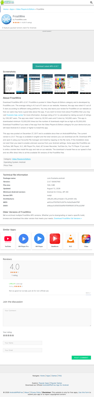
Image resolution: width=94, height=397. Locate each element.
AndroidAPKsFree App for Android (55, 385)
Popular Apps (44, 383)
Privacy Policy (36, 392)
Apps (12, 9)
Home (5, 9)
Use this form (83, 392)
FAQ (60, 376)
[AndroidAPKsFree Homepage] (7, 4)
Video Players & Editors (25, 9)
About (26, 392)
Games (54, 376)
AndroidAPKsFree (16, 392)
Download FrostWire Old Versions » (68, 218)
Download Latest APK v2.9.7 (47, 66)
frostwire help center (15, 115)
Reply (88, 293)
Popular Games (56, 383)
